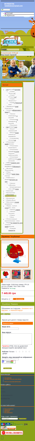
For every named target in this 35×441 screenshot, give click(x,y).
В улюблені (6, 304)
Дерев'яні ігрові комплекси (11, 107)
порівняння (7, 410)
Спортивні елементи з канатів (13, 121)
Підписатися (22, 418)
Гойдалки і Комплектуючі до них (11, 180)
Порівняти (14, 304)
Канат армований (12, 130)
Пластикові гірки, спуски (12, 175)
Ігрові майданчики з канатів (13, 111)
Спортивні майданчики (9, 143)
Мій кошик (6, 411)
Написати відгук (16, 310)
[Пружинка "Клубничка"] (15, 267)
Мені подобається (9, 408)
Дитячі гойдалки (11, 184)
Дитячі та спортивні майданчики (12, 381)
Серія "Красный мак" (15, 104)
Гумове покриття (12, 229)
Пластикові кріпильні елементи (13, 135)
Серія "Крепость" (12, 100)
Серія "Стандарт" (12, 96)
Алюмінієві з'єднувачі (13, 139)
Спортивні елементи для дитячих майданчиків (13, 152)
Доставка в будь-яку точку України (12, 379)
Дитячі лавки (15, 210)
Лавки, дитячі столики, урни (11, 207)
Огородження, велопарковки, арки (12, 220)
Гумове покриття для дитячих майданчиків (14, 225)
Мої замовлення (8, 412)
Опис (2, 314)
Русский (9, 13)
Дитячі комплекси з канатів (13, 116)
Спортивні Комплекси (13, 147)
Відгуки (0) (7, 314)
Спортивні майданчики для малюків (14, 159)
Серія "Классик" (12, 92)
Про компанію (7, 377)
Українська (10, 15)
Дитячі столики (11, 212)
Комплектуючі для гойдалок (14, 188)
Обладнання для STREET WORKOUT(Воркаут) (12, 165)
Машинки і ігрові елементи (12, 203)
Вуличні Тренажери (9, 169)
